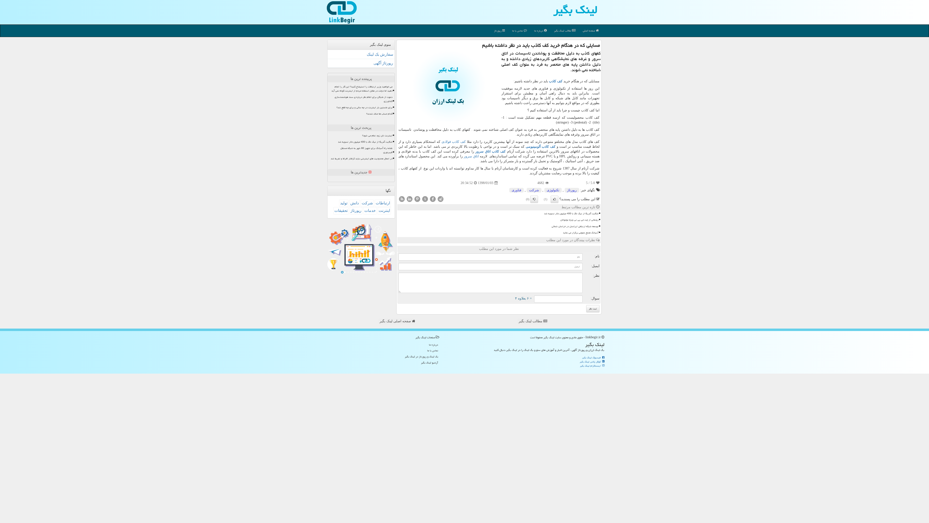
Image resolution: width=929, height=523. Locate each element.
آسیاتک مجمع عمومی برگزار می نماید (581, 232)
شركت (534, 190)
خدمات (370, 210)
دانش (354, 203)
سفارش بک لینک (380, 54)
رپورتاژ (498, 30)
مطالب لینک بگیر (531, 321)
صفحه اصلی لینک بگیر (396, 321)
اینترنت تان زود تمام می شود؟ (377, 135)
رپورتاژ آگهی (383, 63)
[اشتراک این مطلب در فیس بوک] (432, 199)
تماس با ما (518, 30)
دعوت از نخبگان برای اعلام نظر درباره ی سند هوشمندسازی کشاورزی (363, 99)
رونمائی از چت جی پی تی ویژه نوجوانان (579, 219)
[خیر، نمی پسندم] (534, 199)
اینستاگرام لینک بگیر (590, 365)
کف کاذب (555, 81)
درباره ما (539, 30)
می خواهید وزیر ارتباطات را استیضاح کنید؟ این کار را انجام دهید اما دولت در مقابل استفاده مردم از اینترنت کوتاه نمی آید (361, 88)
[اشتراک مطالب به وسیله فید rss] (401, 199)
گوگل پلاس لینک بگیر (590, 361)
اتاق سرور (471, 156)
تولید (343, 203)
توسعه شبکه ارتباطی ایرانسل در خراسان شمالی (575, 226)
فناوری (516, 190)
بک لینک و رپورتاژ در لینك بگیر (421, 356)
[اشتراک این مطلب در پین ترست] (417, 199)
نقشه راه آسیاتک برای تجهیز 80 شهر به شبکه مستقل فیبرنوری (366, 150)
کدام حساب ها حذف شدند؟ (379, 113)
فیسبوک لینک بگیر (591, 357)
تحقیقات (341, 210)
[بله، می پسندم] (554, 199)
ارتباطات (383, 203)
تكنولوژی (553, 190)
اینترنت (384, 210)
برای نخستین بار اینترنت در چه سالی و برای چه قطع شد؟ (364, 107)
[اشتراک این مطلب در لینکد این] (409, 199)
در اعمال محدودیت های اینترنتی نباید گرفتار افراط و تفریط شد (361, 158)
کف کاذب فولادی (454, 142)
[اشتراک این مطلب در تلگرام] (440, 199)
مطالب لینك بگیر (563, 30)
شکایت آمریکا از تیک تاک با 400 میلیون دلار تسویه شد (571, 213)
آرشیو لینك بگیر (429, 362)
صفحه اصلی (589, 30)
